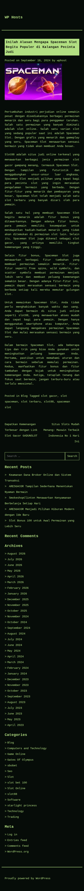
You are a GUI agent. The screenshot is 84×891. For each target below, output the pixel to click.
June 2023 (14, 713)
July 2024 (14, 639)
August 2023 (16, 702)
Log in (12, 834)
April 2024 (15, 656)
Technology (15, 811)
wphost (62, 60)
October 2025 (17, 610)
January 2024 (17, 673)
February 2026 (18, 588)
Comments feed (18, 846)
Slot (10, 777)
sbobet (12, 765)
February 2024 (18, 668)
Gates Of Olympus (20, 759)
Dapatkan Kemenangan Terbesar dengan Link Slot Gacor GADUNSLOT (21, 430)
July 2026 (14, 559)
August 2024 (16, 633)
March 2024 (15, 662)
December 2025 (18, 599)
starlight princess (22, 805)
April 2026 (15, 576)
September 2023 (18, 696)
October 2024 (17, 622)
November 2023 (18, 685)
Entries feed (17, 840)
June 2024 (14, 645)
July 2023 (14, 708)
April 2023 (15, 725)
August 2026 (16, 553)
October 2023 (17, 690)
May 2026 (13, 570)
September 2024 (18, 628)
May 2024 (13, 650)
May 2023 (13, 719)
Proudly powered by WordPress (27, 878)
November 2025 (18, 605)
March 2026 (15, 582)
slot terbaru (31, 401)
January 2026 (17, 593)
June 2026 (14, 565)
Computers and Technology (26, 748)
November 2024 (18, 616)
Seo (9, 771)
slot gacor (49, 396)
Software (13, 799)
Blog (24, 396)
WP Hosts (14, 17)
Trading (13, 817)
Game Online (16, 754)
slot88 (49, 401)
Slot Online (16, 788)
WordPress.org (18, 851)
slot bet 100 (17, 782)
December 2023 (18, 679)
